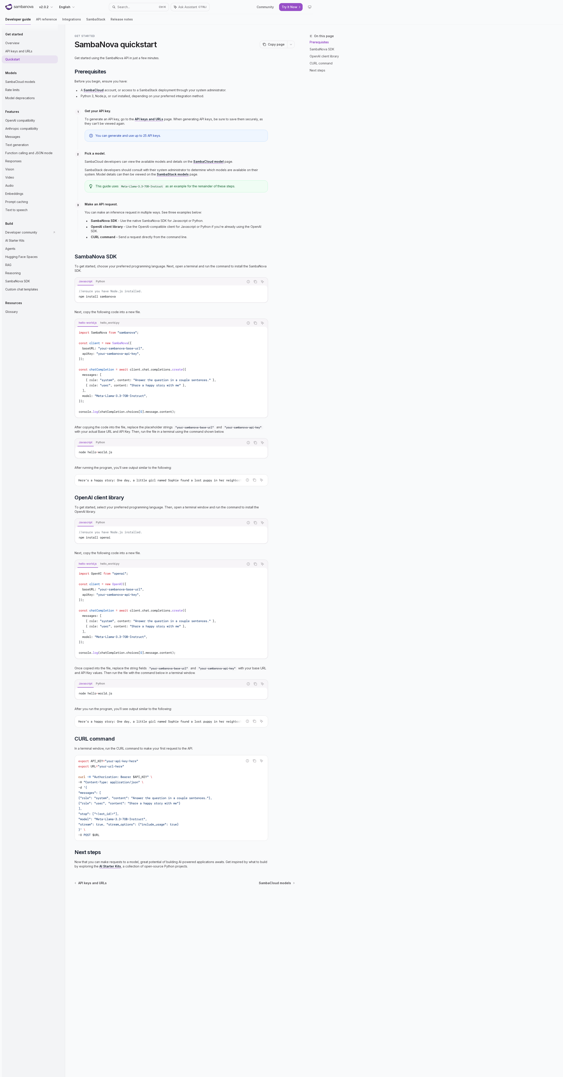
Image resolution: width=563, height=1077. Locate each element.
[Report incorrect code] (248, 282)
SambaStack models (173, 174)
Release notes (122, 19)
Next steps (317, 70)
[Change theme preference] (309, 7)
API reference (46, 19)
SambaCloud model (208, 161)
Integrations (71, 19)
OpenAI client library (324, 56)
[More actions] (291, 44)
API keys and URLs (149, 119)
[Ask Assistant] (262, 282)
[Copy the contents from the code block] (255, 282)
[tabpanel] (171, 293)
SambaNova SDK (322, 49)
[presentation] (171, 480)
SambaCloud (94, 90)
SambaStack (95, 19)
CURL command (321, 63)
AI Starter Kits (110, 866)
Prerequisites (319, 42)
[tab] (85, 281)
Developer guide (18, 19)
